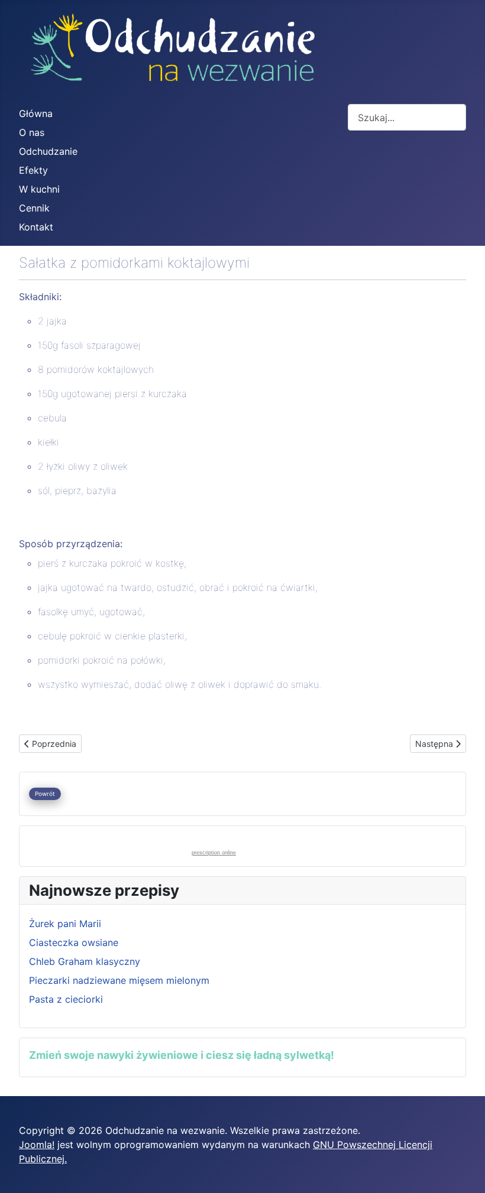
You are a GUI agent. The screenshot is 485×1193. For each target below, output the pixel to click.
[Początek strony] (464, 1171)
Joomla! (36, 1144)
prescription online (214, 853)
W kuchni (39, 189)
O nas (31, 132)
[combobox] (407, 117)
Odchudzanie (48, 151)
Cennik (34, 208)
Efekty (33, 170)
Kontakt (36, 227)
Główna (36, 113)
